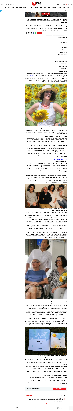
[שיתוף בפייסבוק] (33, 33)
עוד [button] (5, 7)
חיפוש (11, 4)
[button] (55, 4)
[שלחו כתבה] (29, 33)
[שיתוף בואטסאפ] (35, 33)
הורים (66, 10)
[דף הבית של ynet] (36, 5)
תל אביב (58, 4)
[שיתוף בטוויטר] (31, 33)
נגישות (7, 4)
